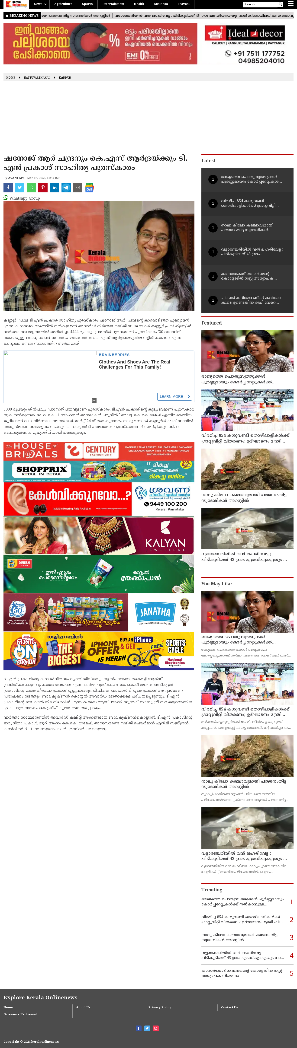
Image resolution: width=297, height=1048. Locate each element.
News (38, 4)
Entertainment (113, 4)
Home (10, 78)
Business (161, 4)
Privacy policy (159, 1008)
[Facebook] (139, 1028)
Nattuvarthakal (37, 78)
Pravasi (184, 4)
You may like (216, 584)
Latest (208, 161)
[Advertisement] (148, 119)
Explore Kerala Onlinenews (40, 998)
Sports (87, 4)
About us (83, 1008)
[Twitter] (147, 1028)
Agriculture (63, 4)
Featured (211, 323)
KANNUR (65, 78)
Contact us (229, 1008)
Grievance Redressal (20, 1014)
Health (139, 4)
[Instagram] (156, 1028)
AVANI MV (16, 178)
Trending (211, 890)
